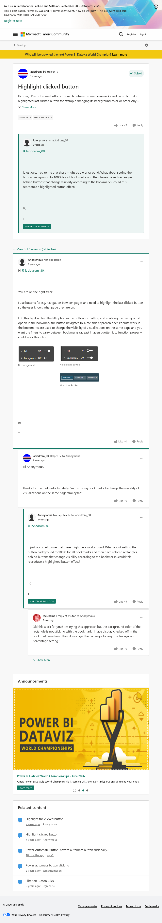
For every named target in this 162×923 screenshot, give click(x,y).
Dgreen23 (49, 886)
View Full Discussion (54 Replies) (36, 249)
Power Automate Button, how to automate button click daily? (67, 850)
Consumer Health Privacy (54, 914)
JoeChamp (49, 616)
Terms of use (133, 906)
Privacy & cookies (111, 906)
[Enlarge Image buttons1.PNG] (79, 353)
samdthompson (52, 870)
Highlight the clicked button (44, 819)
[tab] (79, 790)
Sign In (143, 34)
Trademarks (152, 906)
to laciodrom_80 (58, 140)
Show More (29, 107)
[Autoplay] (74, 790)
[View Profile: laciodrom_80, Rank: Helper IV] (23, 74)
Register (131, 34)
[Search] (121, 34)
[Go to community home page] (45, 34)
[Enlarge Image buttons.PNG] (79, 377)
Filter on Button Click (40, 881)
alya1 (50, 855)
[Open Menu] (146, 45)
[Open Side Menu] (15, 34)
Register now (13, 20)
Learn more (119, 54)
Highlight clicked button (42, 834)
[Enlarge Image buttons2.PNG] (36, 354)
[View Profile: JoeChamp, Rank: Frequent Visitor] (37, 618)
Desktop (21, 45)
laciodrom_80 (38, 71)
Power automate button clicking (47, 865)
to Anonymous (71, 456)
